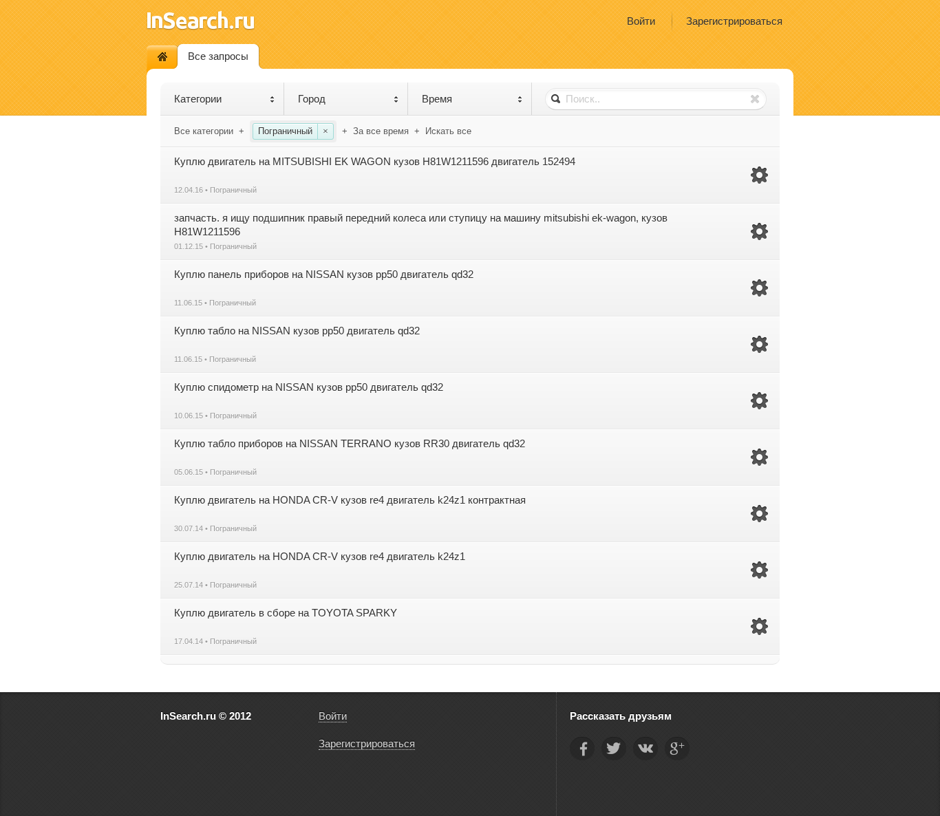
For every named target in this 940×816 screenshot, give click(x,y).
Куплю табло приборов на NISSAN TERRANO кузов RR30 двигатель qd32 (349, 443)
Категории (198, 99)
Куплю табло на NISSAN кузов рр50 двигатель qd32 (297, 330)
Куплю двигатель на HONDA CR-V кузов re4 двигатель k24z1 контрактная (350, 500)
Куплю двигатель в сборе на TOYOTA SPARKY (285, 613)
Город (311, 99)
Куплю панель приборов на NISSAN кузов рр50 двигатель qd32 (323, 274)
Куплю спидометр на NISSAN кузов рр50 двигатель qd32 (308, 387)
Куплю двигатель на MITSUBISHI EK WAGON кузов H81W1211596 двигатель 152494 (374, 161)
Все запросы (218, 56)
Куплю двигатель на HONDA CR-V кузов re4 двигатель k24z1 (319, 556)
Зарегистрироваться (734, 21)
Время (437, 99)
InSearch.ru (201, 20)
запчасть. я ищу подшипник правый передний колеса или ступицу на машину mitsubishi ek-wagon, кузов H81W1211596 (420, 224)
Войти (641, 21)
